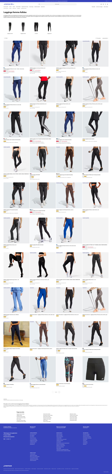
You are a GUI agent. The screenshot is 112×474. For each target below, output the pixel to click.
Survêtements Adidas (73, 420)
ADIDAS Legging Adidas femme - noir (89, 279)
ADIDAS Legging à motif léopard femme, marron (64, 209)
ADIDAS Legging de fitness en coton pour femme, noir (39, 279)
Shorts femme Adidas (73, 416)
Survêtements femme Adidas (47, 415)
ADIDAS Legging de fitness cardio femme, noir (91, 209)
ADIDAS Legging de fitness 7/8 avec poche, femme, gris (92, 103)
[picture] (16, 54)
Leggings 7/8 (49, 33)
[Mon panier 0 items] (107, 4)
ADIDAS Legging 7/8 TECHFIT (35, 174)
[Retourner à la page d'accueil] (9, 4)
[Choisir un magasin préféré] (101, 4)
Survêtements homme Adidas (21, 421)
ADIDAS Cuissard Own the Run (88, 384)
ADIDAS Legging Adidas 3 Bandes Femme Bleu (12, 348)
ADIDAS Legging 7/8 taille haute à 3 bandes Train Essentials (66, 348)
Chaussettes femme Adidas (21, 420)
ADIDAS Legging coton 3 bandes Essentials (63, 139)
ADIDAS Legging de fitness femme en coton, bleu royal (66, 245)
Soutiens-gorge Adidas (47, 421)
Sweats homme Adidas (73, 417)
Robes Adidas (45, 420)
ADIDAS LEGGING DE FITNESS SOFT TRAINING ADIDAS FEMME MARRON (95, 244)
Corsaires (36, 33)
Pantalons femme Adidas (74, 415)
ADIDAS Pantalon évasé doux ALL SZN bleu (11, 314)
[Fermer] (107, 1)
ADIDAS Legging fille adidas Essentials (36, 244)
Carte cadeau (106, 6)
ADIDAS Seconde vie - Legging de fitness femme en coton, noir (67, 314)
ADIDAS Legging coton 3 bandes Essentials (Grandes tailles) (40, 138)
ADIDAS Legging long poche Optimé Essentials (64, 174)
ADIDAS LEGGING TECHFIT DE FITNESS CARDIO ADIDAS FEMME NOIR (68, 279)
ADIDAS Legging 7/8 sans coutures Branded (37, 384)
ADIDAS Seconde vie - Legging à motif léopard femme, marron (41, 348)
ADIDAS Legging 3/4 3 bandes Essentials (11, 209)
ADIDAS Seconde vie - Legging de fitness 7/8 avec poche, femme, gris (95, 314)
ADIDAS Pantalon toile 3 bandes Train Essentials (12, 139)
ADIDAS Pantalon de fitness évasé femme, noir (38, 103)
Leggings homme (10, 33)
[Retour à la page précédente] (53, 392)
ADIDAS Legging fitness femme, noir (10, 244)
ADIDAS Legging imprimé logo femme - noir (11, 279)
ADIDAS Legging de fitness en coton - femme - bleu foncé (14, 68)
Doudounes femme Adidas (21, 416)
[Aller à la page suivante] (59, 392)
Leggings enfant (23, 33)
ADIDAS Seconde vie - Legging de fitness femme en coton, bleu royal (42, 314)
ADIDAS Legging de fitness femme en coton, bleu (12, 104)
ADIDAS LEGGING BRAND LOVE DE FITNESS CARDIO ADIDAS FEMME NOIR (16, 173)
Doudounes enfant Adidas (47, 417)
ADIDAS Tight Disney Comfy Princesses (63, 383)
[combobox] (105, 38)
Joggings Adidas (19, 415)
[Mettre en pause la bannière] (106, 1)
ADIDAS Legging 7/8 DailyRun (9, 384)
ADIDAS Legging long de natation (88, 138)
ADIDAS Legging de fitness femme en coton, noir (91, 68)
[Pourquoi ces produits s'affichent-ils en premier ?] (96, 38)
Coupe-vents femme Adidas (21, 417)
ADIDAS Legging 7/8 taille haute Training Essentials (91, 174)
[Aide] (103, 4)
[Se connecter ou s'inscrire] (105, 4)
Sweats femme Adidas (46, 416)
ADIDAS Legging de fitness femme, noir (63, 103)
